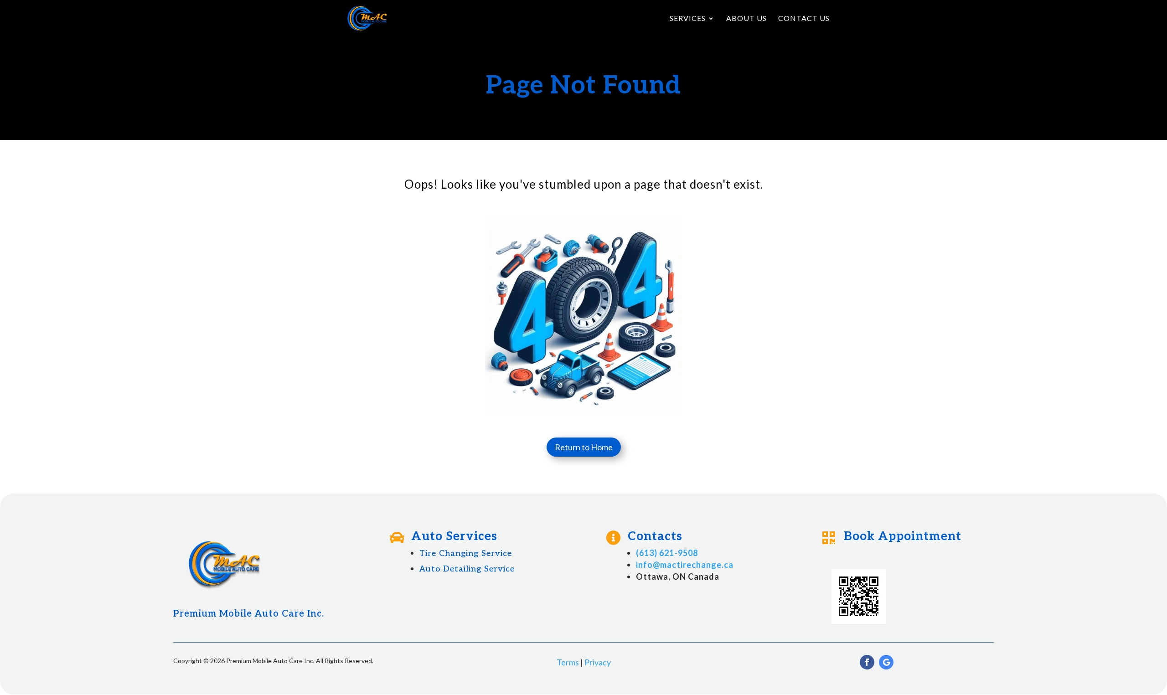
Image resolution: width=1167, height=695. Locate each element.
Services (688, 18)
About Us (746, 18)
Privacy (597, 662)
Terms (568, 662)
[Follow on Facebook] (867, 662)
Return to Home (584, 447)
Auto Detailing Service (467, 569)
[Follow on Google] (886, 662)
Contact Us (804, 18)
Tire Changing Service (465, 553)
